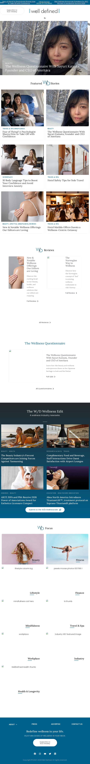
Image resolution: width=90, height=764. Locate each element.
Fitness (80, 560)
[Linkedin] (55, 754)
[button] (45, 48)
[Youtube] (45, 754)
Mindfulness (23, 224)
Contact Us (77, 724)
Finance (79, 592)
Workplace (8, 177)
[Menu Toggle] (45, 18)
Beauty (6, 224)
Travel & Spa (53, 177)
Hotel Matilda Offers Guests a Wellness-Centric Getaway (64, 228)
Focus (49, 528)
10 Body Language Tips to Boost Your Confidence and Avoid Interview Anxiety (20, 183)
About (12, 724)
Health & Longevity (29, 691)
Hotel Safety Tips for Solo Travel (66, 180)
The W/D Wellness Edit (45, 411)
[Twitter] (50, 754)
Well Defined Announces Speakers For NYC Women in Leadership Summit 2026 (71, 2)
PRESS (34, 724)
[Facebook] (35, 754)
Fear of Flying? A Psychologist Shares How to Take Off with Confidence (18, 2)
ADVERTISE (55, 724)
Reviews (32, 224)
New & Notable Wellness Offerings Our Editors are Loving (22, 228)
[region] (45, 48)
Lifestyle (13, 224)
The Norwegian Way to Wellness (71, 261)
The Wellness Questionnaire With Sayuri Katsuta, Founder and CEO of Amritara (66, 134)
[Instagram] (40, 754)
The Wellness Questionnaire (45, 343)
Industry (79, 658)
